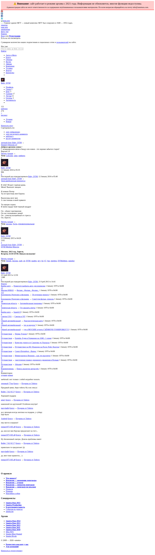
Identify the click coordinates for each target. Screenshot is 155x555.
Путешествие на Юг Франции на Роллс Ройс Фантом (37, 347)
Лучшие (9, 119)
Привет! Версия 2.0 (9, 145)
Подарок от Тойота (29, 383)
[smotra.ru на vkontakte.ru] (2, 14)
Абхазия (18, 364)
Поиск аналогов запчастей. (28, 369)
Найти (3, 51)
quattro (34, 261)
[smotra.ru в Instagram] (5, 21)
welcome (9, 156)
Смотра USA (6, 316)
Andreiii (4, 419)
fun (48, 261)
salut (15, 156)
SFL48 (13, 427)
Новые (8, 122)
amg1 (3, 400)
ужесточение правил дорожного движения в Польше (37, 360)
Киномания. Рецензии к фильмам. (15, 295)
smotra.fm (9, 511)
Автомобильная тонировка (31, 303)
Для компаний (12, 547)
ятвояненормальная (26, 224)
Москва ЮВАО (7, 290)
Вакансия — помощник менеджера (21, 480)
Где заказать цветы (27, 308)
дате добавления (12, 132)
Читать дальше (7, 153)
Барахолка (10, 73)
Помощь (9, 491)
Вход (3, 36)
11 (2, 319)
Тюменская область (9, 303)
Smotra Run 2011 (13, 527)
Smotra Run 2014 (13, 521)
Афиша (9, 64)
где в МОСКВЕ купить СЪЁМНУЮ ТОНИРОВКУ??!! (46, 329)
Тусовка (9, 68)
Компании (10, 66)
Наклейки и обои (13, 493)
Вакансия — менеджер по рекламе (21, 487)
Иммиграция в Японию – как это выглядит (33, 356)
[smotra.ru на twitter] (2, 19)
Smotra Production (14, 505)
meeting (54, 261)
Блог (8, 92)
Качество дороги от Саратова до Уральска (32, 343)
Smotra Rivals (11, 536)
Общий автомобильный (11, 321)
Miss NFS (10, 532)
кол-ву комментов (13, 138)
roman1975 (5, 427)
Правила (9, 489)
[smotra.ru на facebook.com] (2, 16)
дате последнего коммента (17, 134)
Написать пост (7, 126)
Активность (11, 100)
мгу (39, 261)
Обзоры (9, 60)
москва (9, 224)
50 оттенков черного (40, 295)
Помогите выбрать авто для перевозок (29, 286)
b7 (45, 261)
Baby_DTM (5, 83)
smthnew (21, 156)
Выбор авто (6, 286)
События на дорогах (14, 509)
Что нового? (11, 478)
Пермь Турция (21, 334)
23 (2, 288)
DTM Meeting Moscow (10, 247)
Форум (9, 70)
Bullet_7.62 (5, 392)
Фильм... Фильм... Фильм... (28, 290)
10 (2, 323)
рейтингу (10, 136)
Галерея (9, 94)
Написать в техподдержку (12, 551)
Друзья (9, 96)
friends (8, 261)
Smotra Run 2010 (13, 530)
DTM (28, 261)
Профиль (9, 87)
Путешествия (6, 334)
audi (20, 261)
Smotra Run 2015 (13, 503)
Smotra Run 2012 (13, 525)
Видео (8, 62)
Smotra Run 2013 (13, 523)
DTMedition (62, 261)
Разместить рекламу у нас (17, 544)
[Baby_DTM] (3, 81)
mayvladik (5, 408)
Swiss (15, 224)
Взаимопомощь (7, 369)
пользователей (62, 42)
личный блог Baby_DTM (11, 143)
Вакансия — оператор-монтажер (20, 485)
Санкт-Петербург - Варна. (25, 351)
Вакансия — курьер (14, 483)
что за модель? (30, 325)
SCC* (12, 392)
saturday (71, 261)
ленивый (4, 383)
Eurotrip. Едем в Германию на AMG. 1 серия (33, 338)
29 (2, 367)
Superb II (17, 312)
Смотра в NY (19, 316)
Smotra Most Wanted (14, 534)
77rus (11, 383)
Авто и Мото (11, 55)
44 (2, 301)
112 (2, 292)
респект (4, 115)
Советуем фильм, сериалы (43, 299)
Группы (9, 98)
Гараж (8, 89)
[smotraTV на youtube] (2, 11)
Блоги (8, 57)
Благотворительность (15, 507)
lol (42, 261)
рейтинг (4, 109)
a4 (24, 261)
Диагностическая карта (33, 321)
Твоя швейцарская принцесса (13, 181)
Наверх (4, 34)
